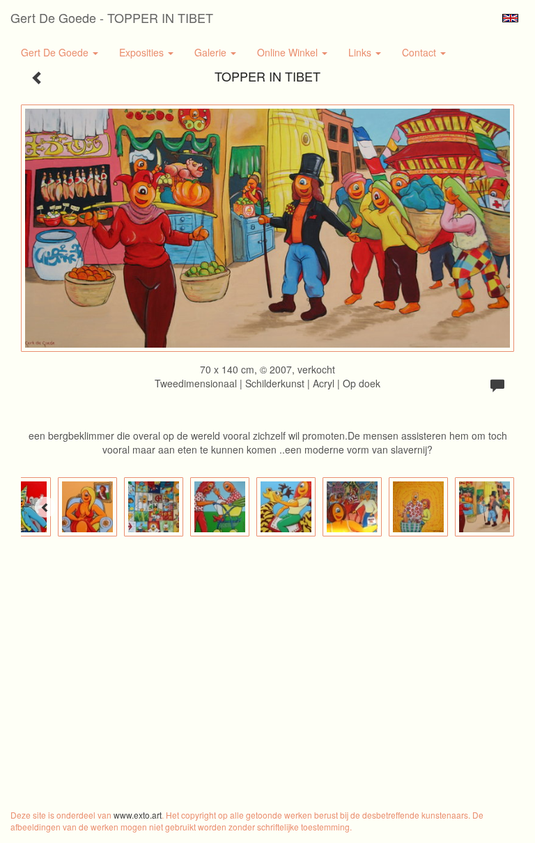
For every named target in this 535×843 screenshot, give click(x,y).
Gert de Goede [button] (56, 52)
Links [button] (361, 52)
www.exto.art (138, 815)
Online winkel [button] (288, 52)
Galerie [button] (211, 52)
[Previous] (45, 507)
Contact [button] (420, 52)
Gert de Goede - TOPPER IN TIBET (111, 17)
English (510, 18)
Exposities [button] (142, 52)
